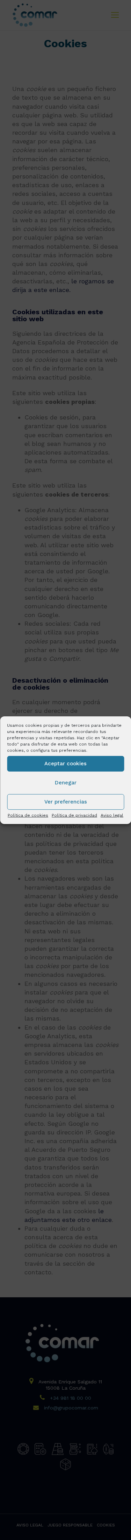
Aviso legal (112, 815)
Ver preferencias (65, 802)
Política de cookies (28, 815)
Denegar (66, 783)
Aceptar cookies (65, 763)
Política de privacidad (74, 815)
